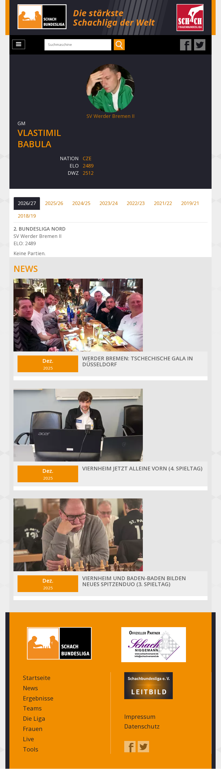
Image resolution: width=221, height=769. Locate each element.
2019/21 (190, 203)
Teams (32, 708)
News (30, 688)
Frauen (33, 728)
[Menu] (18, 44)
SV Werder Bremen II (110, 116)
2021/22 (163, 203)
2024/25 (81, 203)
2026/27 (27, 203)
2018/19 (27, 216)
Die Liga (34, 718)
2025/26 (54, 203)
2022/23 (136, 203)
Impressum (140, 716)
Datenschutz (142, 726)
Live (28, 739)
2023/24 (108, 203)
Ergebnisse (38, 698)
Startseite (36, 678)
